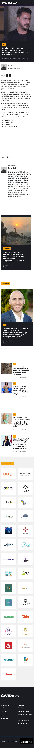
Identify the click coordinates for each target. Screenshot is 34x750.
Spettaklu (5, 711)
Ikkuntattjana (23, 711)
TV (2, 721)
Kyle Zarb (11, 66)
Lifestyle (4, 718)
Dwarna (21, 708)
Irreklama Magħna (25, 715)
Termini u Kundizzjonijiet (9, 741)
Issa (2, 708)
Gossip (3, 715)
